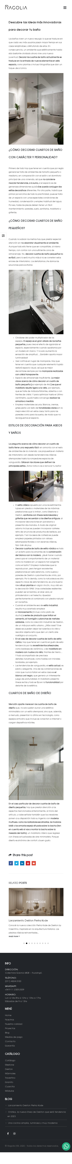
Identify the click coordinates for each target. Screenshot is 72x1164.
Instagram (14, 1133)
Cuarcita (10, 1087)
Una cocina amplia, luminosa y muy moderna (32, 1123)
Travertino (10, 1078)
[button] (24, 943)
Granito (9, 1082)
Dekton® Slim (16, 921)
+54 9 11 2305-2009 (14, 990)
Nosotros (9, 1020)
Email (34, 863)
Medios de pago (13, 1037)
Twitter (16, 863)
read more (14, 936)
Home (8, 1015)
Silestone (9, 1065)
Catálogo (10, 1061)
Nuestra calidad (13, 1024)
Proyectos (10, 1028)
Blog (7, 1033)
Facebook (11, 863)
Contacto (10, 1041)
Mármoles (10, 1074)
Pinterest (28, 863)
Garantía (10, 1046)
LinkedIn (22, 863)
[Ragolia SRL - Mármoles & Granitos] (15, 8)
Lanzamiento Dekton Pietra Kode (25, 1105)
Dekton (9, 1069)
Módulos (9, 1091)
